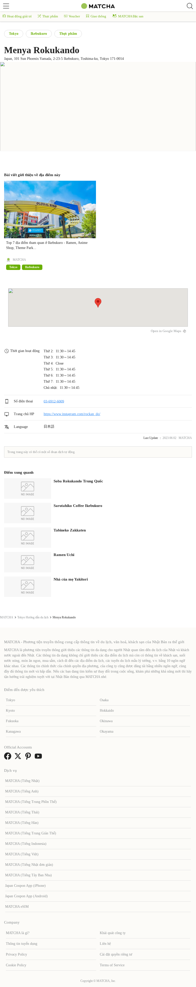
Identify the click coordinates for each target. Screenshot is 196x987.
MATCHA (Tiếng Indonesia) (25, 844)
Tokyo (13, 34)
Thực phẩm (50, 16)
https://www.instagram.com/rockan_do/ (72, 414)
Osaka (104, 700)
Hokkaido (107, 710)
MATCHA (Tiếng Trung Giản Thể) (30, 833)
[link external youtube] (39, 758)
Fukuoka (12, 721)
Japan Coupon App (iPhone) (25, 886)
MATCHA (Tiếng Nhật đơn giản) (29, 865)
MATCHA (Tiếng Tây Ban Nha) (28, 875)
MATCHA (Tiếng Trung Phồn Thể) (31, 802)
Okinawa (106, 721)
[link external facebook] (8, 758)
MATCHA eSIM (17, 907)
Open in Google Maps (166, 331)
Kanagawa (13, 731)
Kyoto (10, 710)
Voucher (74, 16)
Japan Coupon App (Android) (26, 896)
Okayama (106, 731)
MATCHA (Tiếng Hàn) (22, 823)
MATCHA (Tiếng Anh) (22, 791)
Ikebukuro (39, 34)
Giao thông (98, 16)
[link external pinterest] (29, 758)
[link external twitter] (18, 758)
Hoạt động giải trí (19, 16)
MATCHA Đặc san (130, 16)
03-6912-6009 (54, 401)
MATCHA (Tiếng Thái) (22, 812)
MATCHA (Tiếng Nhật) (22, 781)
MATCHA (19, 259)
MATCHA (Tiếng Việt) (22, 854)
